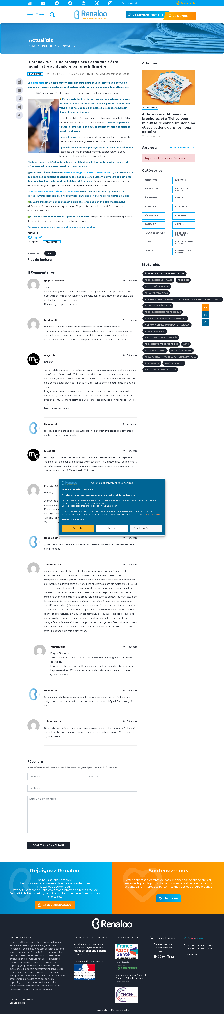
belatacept (37, 82)
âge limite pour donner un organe (164, 273)
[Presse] (30, 3)
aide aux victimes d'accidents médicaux (167, 325)
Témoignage (151, 215)
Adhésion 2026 (129, 3)
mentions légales (153, 514)
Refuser (112, 528)
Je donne (171, 898)
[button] (205, 307)
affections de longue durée (161, 337)
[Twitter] (97, 3)
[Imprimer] (19, 81)
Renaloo (49, 424)
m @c (47, 355)
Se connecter (189, 3)
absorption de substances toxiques (165, 318)
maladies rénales (155, 233)
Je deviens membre (57, 905)
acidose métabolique (157, 286)
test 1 (50, 253)
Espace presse (17, 1003)
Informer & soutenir (181, 234)
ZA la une (180, 180)
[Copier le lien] (19, 107)
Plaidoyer (47, 45)
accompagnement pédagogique (163, 312)
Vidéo (148, 242)
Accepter (78, 528)
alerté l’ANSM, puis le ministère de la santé (88, 172)
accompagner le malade (158, 280)
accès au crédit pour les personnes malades (170, 357)
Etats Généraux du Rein (184, 243)
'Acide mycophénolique (158, 305)
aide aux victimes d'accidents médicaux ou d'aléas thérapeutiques (183, 299)
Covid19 (179, 224)
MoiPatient (151, 206)
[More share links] (19, 115)
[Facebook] (30, 237)
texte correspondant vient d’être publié (54, 191)
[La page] (57, 3)
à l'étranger (152, 363)
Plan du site (101, 1010)
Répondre (131, 280)
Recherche (181, 206)
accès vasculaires (155, 350)
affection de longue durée (160, 369)
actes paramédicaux (156, 293)
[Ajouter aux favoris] (19, 98)
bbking (48, 320)
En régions (159, 951)
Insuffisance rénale (182, 190)
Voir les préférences (145, 528)
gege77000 (51, 280)
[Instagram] (110, 3)
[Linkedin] (83, 3)
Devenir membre (163, 944)
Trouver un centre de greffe (198, 948)
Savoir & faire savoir (183, 251)
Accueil (32, 45)
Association (150, 108)
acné (186, 344)
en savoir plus (179, 147)
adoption (183, 280)
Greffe (179, 197)
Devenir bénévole (163, 947)
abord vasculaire (155, 331)
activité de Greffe (181, 350)
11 (92, 74)
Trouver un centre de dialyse (199, 945)
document (151, 224)
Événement (151, 197)
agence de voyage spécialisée (161, 344)
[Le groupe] (70, 3)
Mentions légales (120, 1010)
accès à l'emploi (174, 363)
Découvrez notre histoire (23, 999)
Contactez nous (192, 954)
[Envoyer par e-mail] (19, 90)
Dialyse (149, 250)
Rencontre (151, 180)
